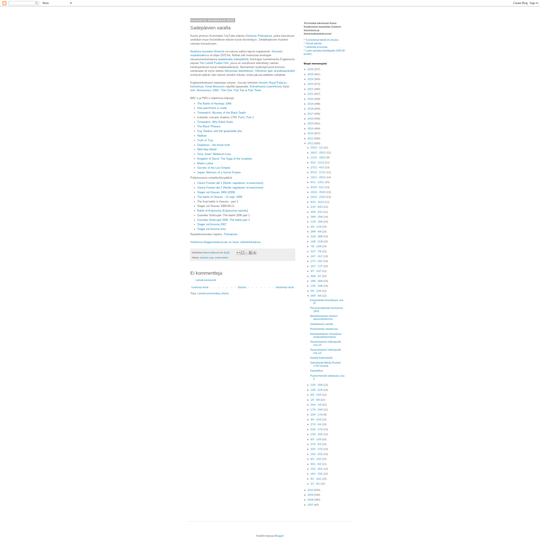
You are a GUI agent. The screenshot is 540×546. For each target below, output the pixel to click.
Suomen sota (206, 257)
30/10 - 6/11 (317, 187)
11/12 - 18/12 (318, 157)
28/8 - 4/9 (316, 231)
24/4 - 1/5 (316, 404)
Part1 (241, 117)
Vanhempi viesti (285, 287)
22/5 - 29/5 (316, 384)
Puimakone (231, 234)
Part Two (239, 90)
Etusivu (242, 287)
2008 (311, 499)
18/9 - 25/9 (316, 216)
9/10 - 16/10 (317, 202)
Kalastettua (316, 370)
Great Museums (215, 86)
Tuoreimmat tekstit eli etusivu (322, 39)
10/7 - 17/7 (316, 266)
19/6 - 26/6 (316, 281)
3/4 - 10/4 (316, 419)
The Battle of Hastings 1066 (214, 103)
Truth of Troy (205, 140)
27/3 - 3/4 (316, 424)
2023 (311, 84)
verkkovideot (221, 257)
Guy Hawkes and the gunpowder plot (219, 131)
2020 (311, 99)
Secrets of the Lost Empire (213, 167)
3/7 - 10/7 (316, 271)
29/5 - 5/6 (316, 295)
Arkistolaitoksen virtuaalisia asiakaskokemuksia (325, 335)
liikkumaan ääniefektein (239, 70)
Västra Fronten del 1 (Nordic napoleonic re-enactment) (230, 183)
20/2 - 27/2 (316, 449)
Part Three (254, 90)
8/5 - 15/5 (316, 394)
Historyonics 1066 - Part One (214, 90)
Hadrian (202, 135)
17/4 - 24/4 (316, 409)
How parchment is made (212, 108)
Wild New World (206, 149)
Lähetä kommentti (206, 280)
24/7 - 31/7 (316, 256)
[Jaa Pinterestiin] (254, 253)
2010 (311, 490)
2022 (311, 89)
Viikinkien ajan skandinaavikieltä (275, 70)
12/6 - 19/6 (316, 285)
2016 (311, 118)
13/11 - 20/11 (318, 177)
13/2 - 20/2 (316, 454)
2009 (311, 494)
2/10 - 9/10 (316, 206)
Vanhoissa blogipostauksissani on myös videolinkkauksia (225, 242)
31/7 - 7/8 (316, 251)
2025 (311, 74)
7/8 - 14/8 (316, 246)
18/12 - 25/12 (318, 152)
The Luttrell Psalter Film (214, 63)
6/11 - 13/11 (317, 182)
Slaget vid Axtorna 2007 (211, 224)
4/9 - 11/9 (316, 226)
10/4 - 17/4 (316, 414)
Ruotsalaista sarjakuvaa (324, 328)
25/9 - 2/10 (316, 212)
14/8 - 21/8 (316, 241)
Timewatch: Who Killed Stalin (215, 122)
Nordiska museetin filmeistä (207, 51)
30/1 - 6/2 (316, 464)
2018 (311, 108)
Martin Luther (205, 163)
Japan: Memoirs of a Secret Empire (219, 172)
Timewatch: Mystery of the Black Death (221, 112)
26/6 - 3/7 (316, 276)
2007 (311, 504)
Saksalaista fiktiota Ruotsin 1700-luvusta (325, 364)
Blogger (279, 535)
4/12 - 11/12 (317, 162)
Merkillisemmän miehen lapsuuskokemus (324, 318)
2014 (311, 128)
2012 (311, 138)
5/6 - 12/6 (316, 290)
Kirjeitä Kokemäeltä (321, 357)
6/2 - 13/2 (316, 459)
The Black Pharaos (209, 126)
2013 (311, 133)
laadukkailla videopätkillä (233, 59)
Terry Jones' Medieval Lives (214, 154)
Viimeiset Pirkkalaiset (258, 35)
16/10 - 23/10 (318, 197)
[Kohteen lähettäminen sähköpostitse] (238, 253)
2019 (311, 103)
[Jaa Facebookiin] (250, 253)
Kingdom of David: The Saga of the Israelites (224, 158)
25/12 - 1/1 (316, 147)
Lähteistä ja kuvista (316, 47)
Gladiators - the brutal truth (213, 145)
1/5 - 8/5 (315, 399)
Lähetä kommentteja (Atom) (213, 293)
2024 (311, 79)
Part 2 (250, 117)
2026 (311, 69)
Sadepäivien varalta (321, 324)
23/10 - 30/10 (318, 192)
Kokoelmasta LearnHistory (266, 86)
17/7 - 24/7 (316, 261)
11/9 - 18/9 (316, 221)
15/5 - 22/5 (316, 389)
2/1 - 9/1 (315, 483)
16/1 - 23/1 (316, 473)
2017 (311, 113)
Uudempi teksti (199, 287)
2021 (311, 93)
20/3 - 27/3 (316, 429)
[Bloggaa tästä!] (242, 253)
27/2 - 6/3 (316, 444)
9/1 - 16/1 (316, 478)
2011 (311, 143)
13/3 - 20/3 (316, 434)
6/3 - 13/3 (316, 439)
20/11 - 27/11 (318, 172)
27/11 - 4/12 (317, 167)
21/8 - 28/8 (316, 236)
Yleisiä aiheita (313, 43)
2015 (311, 123)
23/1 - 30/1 (316, 468)
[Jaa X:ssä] (246, 253)
